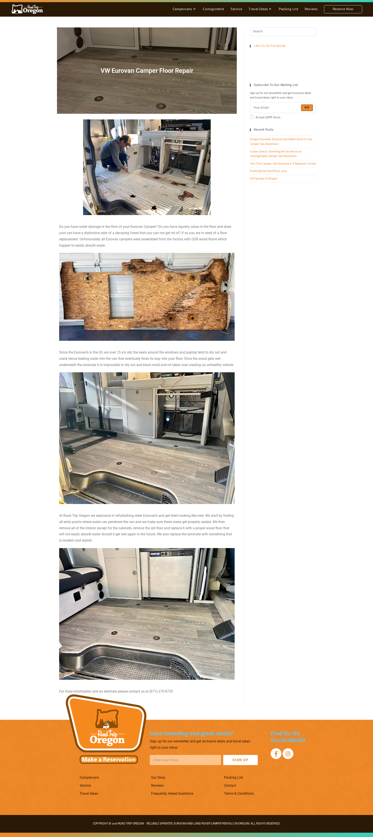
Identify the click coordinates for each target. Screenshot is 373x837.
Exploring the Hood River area (268, 171)
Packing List (233, 777)
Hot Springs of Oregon (263, 178)
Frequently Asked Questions (172, 793)
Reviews (157, 785)
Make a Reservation (109, 760)
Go (307, 107)
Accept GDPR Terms (268, 117)
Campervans (89, 777)
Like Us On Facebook (270, 46)
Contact (230, 785)
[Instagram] (288, 753)
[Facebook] (276, 753)
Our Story (158, 777)
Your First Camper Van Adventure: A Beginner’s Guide (283, 163)
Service (85, 785)
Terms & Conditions (239, 793)
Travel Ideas (89, 793)
